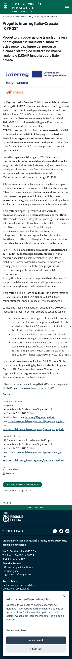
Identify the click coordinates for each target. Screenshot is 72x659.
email (15, 559)
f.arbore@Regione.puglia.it (40, 417)
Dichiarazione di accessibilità (19, 585)
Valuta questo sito (36, 507)
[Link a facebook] (55, 531)
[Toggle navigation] (66, 7)
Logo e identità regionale (17, 574)
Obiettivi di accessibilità (16, 588)
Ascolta (9, 473)
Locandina (12, 469)
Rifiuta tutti (36, 649)
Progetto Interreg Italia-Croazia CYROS (32, 388)
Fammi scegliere (16, 630)
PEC (23, 559)
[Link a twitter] (61, 531)
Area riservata (15, 530)
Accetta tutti (36, 640)
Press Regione (11, 571)
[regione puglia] (6, 6)
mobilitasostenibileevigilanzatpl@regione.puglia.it (36, 421)
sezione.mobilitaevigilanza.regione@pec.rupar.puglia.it (33, 429)
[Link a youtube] (67, 531)
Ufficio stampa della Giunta (18, 567)
